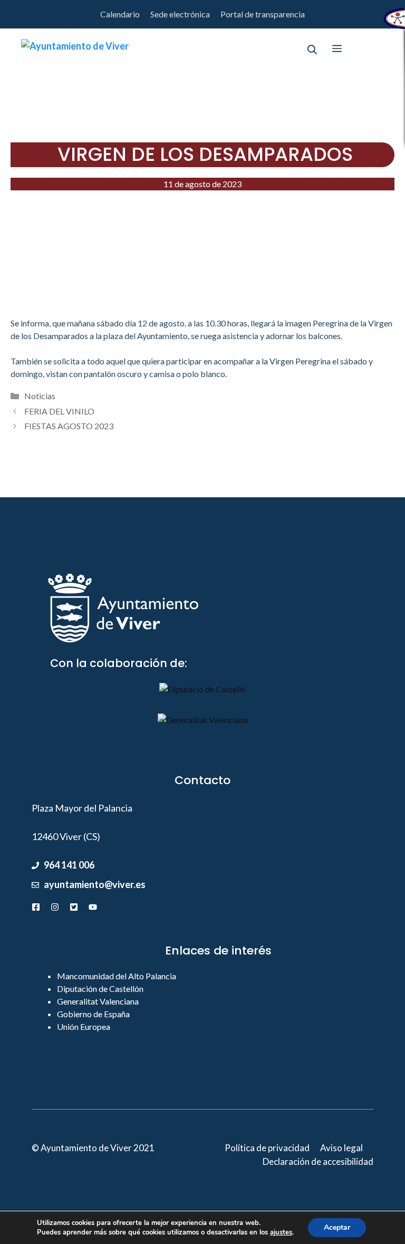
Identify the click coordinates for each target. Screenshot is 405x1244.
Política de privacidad (267, 1147)
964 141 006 (69, 865)
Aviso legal (341, 1147)
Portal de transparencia (262, 14)
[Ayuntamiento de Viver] (75, 48)
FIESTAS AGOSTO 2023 (68, 426)
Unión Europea (83, 1026)
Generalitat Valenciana (98, 1001)
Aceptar (337, 1227)
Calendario (120, 14)
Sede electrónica (180, 14)
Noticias (39, 396)
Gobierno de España (93, 1014)
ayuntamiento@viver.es (95, 884)
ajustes (281, 1232)
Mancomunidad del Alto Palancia (116, 976)
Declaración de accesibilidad (318, 1161)
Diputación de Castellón (100, 988)
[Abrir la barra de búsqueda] (312, 48)
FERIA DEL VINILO (59, 411)
